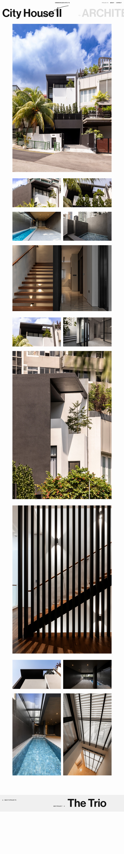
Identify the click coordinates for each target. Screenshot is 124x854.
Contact (119, 2)
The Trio (87, 803)
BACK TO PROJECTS (10, 800)
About (112, 2)
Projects (105, 2)
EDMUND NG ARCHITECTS (62, 2)
